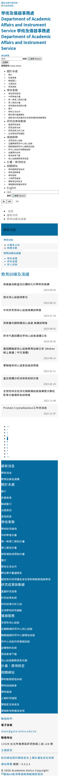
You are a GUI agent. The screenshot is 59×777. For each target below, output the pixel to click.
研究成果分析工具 (11, 604)
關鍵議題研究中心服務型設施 (18, 635)
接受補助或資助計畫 (17, 105)
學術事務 (12, 90)
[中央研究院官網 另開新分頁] (7, 5)
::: (18, 2)
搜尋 (25, 58)
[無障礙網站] (22, 774)
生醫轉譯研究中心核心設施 (16, 629)
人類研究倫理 (9, 698)
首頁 (10, 211)
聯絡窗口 (6, 504)
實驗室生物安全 (10, 704)
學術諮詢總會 (9, 685)
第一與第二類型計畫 (13, 541)
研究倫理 (12, 261)
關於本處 (12, 71)
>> (8, 456)
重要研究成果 (9, 591)
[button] (11, 65)
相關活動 (12, 248)
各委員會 (6, 497)
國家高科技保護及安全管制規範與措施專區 (27, 117)
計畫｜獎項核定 (16, 162)
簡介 (3, 491)
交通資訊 (6, 750)
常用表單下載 (9, 654)
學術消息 (8, 240)
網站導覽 (5, 55)
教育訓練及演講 (16, 219)
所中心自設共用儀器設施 (15, 641)
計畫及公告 (13, 245)
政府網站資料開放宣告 (15, 758)
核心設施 (12, 264)
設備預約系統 (9, 648)
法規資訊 (6, 510)
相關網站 (12, 166)
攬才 (3, 560)
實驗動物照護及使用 (17, 184)
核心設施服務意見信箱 (18, 158)
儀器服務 (12, 137)
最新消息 (12, 215)
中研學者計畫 (9, 535)
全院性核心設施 (10, 622)
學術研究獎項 (9, 528)
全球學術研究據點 (16, 133)
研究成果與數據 (16, 121)
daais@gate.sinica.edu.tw (18, 731)
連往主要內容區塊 (9, 2)
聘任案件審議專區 (11, 573)
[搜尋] (34, 59)
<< (8, 426)
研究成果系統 (9, 597)
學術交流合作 (9, 566)
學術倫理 (12, 258)
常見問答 (12, 86)
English (11, 188)
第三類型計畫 (9, 547)
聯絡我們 (6, 718)
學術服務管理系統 (11, 679)
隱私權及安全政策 (43, 758)
